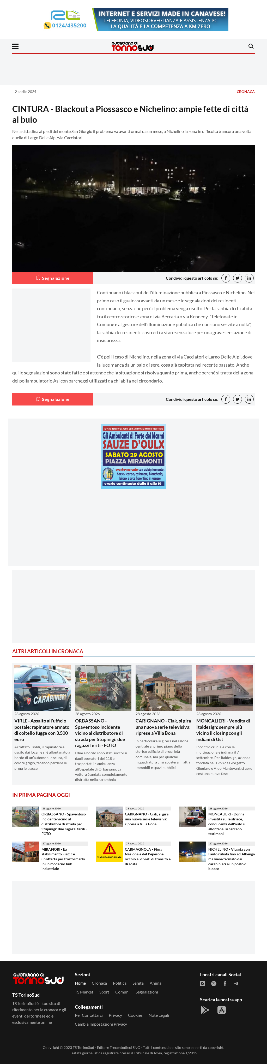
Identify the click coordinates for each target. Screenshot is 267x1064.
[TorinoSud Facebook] (225, 983)
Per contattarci (89, 1015)
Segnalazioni (147, 991)
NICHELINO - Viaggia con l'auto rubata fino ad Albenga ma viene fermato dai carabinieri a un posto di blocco (231, 859)
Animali (156, 982)
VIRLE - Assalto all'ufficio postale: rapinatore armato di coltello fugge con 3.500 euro (41, 730)
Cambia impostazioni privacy (101, 1023)
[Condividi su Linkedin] (249, 278)
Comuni (122, 991)
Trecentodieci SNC (125, 1047)
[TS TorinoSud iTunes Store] (221, 1010)
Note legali (159, 1015)
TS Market (84, 991)
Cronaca (246, 91)
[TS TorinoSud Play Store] (205, 1010)
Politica (119, 982)
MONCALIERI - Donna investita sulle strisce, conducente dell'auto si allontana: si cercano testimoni (227, 824)
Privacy (115, 1015)
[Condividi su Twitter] (237, 278)
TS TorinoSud (83, 1047)
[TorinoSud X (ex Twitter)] (213, 983)
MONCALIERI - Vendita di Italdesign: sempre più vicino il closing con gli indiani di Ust (223, 730)
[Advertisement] (133, 529)
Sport (104, 991)
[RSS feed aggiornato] (202, 983)
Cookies (135, 1015)
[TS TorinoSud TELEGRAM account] (236, 983)
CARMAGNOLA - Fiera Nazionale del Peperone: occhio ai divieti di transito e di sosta (148, 856)
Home (80, 982)
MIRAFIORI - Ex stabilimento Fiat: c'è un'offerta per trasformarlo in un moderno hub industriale (63, 859)
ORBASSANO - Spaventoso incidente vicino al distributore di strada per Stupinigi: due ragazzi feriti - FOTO (100, 733)
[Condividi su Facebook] (225, 278)
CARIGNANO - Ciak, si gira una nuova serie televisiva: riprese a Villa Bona (163, 727)
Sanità (138, 982)
